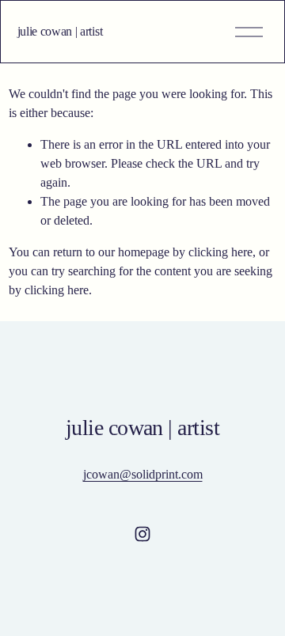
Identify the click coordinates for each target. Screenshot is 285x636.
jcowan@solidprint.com (143, 474)
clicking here (220, 252)
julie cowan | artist (60, 31)
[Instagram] (142, 534)
